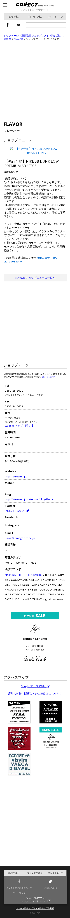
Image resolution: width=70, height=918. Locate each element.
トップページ (11, 35)
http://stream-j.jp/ (16, 476)
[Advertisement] (35, 81)
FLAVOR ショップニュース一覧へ (35, 277)
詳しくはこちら (49, 376)
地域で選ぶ (13, 16)
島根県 (7, 39)
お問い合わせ (50, 887)
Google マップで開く (18, 425)
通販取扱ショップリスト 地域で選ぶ (41, 35)
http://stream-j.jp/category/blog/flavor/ (29, 499)
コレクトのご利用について (19, 887)
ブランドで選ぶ (34, 16)
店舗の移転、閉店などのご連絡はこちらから (35, 693)
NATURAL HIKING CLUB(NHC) (24, 575)
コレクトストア (55, 16)
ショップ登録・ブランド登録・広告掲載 (35, 908)
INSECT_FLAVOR (15, 510)
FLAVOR (18, 39)
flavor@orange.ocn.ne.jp (20, 538)
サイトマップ (19, 892)
